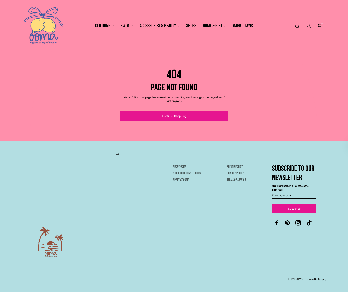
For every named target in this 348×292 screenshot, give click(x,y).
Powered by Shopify (316, 279)
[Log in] (308, 26)
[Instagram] (298, 222)
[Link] (176, 156)
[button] (297, 26)
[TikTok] (309, 222)
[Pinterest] (287, 222)
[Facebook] (276, 222)
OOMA (299, 279)
